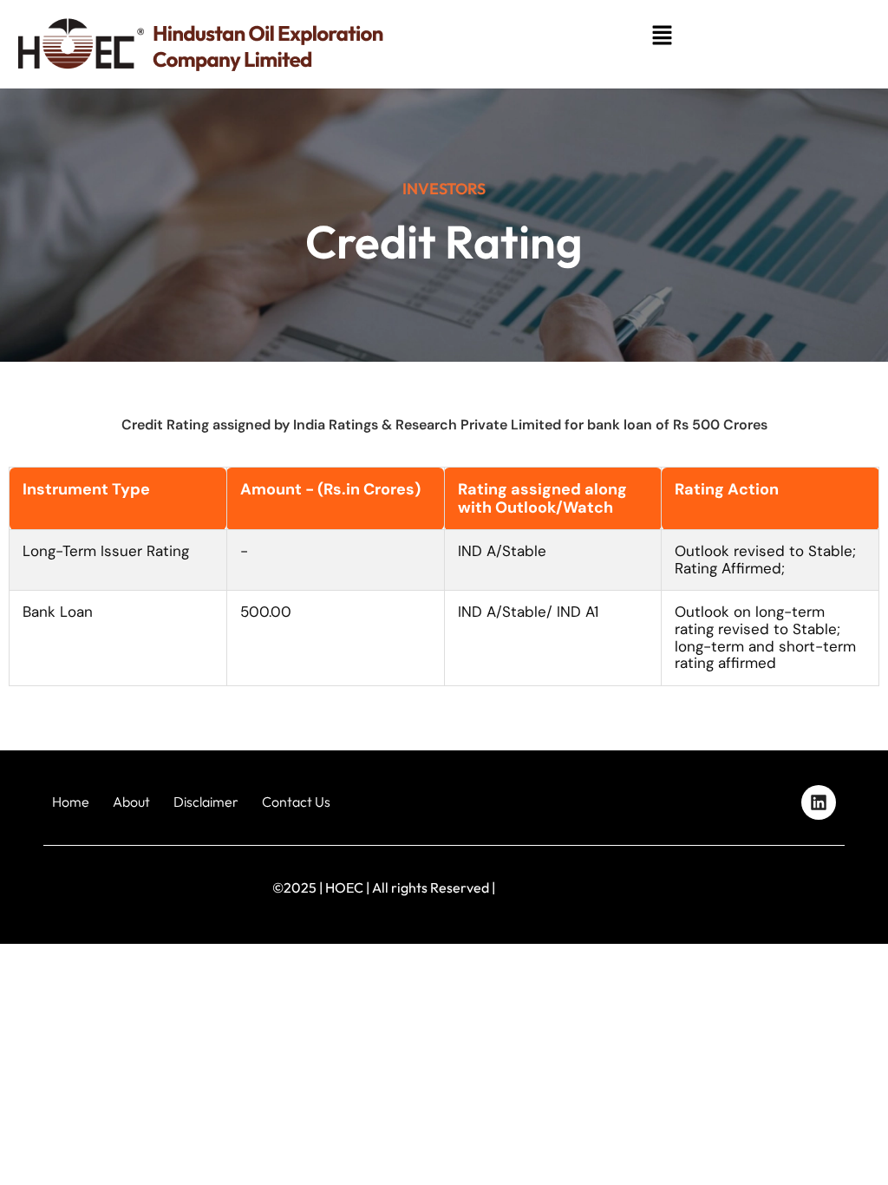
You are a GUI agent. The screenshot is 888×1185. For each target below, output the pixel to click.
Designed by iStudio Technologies (784, 888)
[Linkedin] (818, 802)
